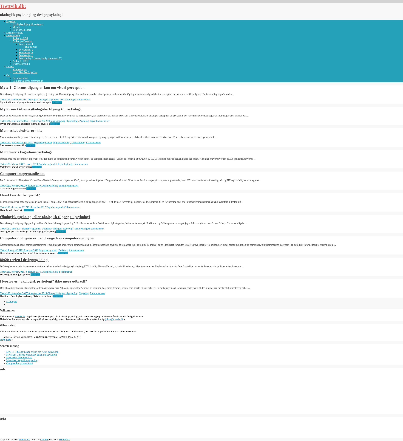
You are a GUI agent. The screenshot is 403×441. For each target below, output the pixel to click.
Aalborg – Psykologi (23, 41)
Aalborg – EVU (21, 61)
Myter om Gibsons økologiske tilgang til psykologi (40, 109)
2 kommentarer (93, 142)
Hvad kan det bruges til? (20, 195)
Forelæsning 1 (26, 44)
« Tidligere (11, 301)
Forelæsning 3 (26, 52)
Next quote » (6, 339)
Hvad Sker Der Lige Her (25, 72)
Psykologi (11, 21)
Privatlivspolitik (20, 78)
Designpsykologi (14, 32)
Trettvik (4, 99)
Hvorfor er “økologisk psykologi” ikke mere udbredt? (43, 281)
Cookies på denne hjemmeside (28, 80)
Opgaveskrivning (21, 63)
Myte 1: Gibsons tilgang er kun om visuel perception (42, 87)
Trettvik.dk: (13, 6)
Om (8, 75)
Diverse (10, 66)
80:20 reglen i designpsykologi (24, 260)
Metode (16, 27)
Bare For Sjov (20, 69)
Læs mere (57, 102)
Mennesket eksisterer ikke (21, 130)
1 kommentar (65, 271)
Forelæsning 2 (26, 49)
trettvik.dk (20, 316)
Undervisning (13, 35)
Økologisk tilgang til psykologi (28, 24)
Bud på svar (31, 46)
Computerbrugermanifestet (22, 174)
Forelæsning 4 (26, 55)
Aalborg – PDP (20, 38)
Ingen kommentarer (80, 99)
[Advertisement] (23, 393)
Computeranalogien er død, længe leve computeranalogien (47, 238)
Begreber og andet (22, 29)
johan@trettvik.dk (114, 319)
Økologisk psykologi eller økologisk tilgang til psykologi (45, 217)
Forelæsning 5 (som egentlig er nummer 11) (40, 58)
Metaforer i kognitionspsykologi (26, 152)
